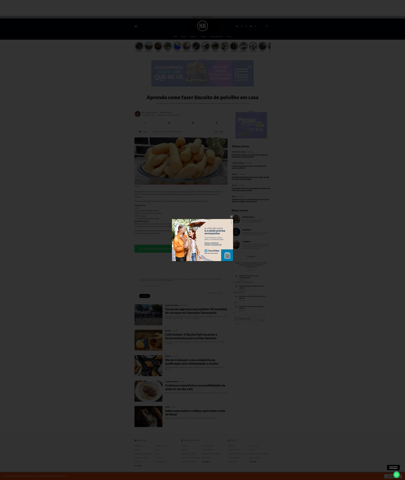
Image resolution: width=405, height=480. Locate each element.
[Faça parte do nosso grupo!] (396, 474)
